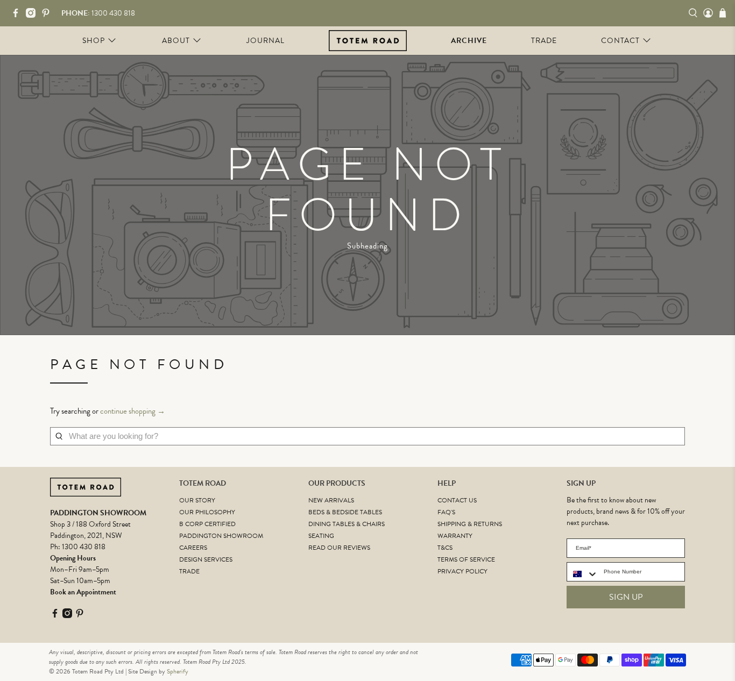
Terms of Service (466, 559)
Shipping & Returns (469, 524)
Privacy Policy (462, 571)
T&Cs (445, 547)
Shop (93, 40)
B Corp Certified (207, 524)
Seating (321, 536)
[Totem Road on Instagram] (33, 15)
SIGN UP (626, 597)
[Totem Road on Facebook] (18, 15)
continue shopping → (132, 411)
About (176, 40)
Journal (265, 40)
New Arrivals (331, 500)
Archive (469, 40)
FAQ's (446, 512)
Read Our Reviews (339, 547)
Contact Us (457, 500)
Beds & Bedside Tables (345, 512)
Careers (193, 547)
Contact (620, 40)
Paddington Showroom (221, 536)
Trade (544, 40)
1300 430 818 (83, 546)
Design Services (205, 559)
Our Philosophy (207, 512)
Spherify (177, 671)
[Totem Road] (368, 40)
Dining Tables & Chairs (346, 524)
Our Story (197, 500)
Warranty (454, 536)
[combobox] (582, 574)
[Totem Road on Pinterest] (48, 15)
